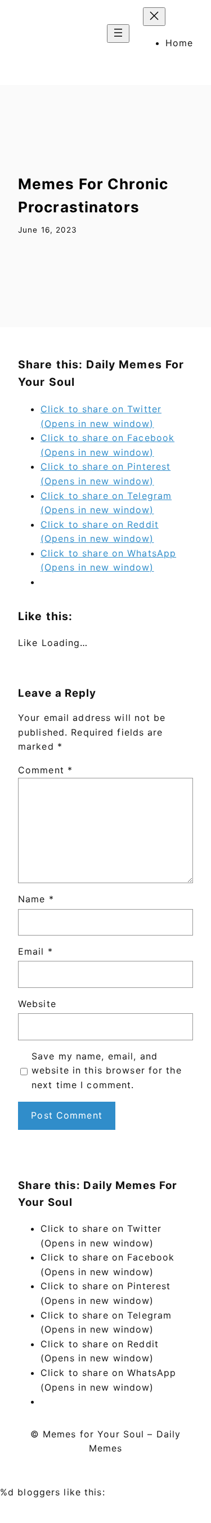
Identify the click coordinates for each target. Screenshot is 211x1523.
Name (36, 899)
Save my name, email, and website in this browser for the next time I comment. (107, 1070)
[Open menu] (118, 33)
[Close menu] (154, 16)
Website (37, 1003)
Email (35, 951)
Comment (45, 770)
